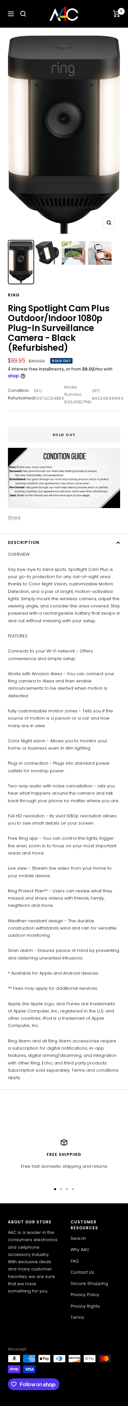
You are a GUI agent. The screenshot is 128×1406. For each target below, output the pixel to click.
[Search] (23, 14)
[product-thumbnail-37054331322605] (21, 262)
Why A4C (80, 1249)
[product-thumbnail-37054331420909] (100, 253)
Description (23, 542)
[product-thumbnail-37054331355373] (47, 253)
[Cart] (116, 14)
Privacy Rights (85, 1306)
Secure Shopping (89, 1283)
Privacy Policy (85, 1294)
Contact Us (82, 1272)
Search (78, 1238)
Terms (77, 1317)
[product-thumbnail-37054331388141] (73, 253)
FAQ (75, 1261)
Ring (14, 295)
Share (14, 517)
